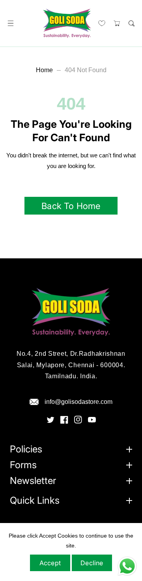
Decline (91, 563)
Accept (50, 563)
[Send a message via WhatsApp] (127, 566)
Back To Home (70, 206)
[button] (10, 23)
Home (44, 70)
